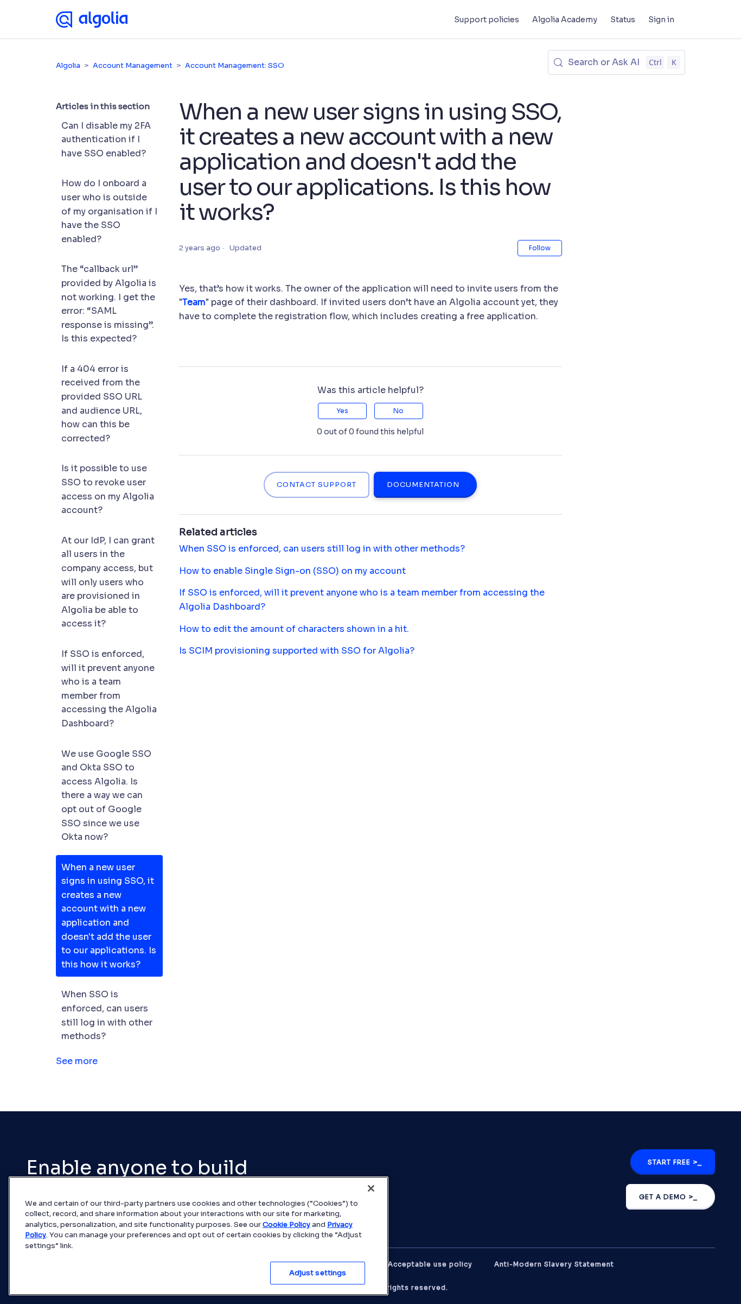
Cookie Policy (286, 1224)
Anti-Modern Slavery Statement (554, 1264)
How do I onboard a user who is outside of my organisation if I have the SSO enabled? (109, 211)
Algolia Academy (564, 19)
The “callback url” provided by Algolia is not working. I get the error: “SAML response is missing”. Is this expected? (108, 303)
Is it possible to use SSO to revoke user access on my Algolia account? (107, 489)
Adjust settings (318, 1272)
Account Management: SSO (234, 65)
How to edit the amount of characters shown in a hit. (294, 629)
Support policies (486, 19)
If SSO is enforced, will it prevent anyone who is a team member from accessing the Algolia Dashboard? (109, 688)
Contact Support (316, 484)
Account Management (133, 65)
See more (77, 1061)
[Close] (371, 1188)
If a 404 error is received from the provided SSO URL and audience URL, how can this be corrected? (101, 403)
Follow (540, 248)
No (398, 411)
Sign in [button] (661, 19)
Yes (342, 411)
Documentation (423, 484)
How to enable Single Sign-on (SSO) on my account (292, 571)
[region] (198, 1235)
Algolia (68, 65)
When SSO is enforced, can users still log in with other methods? (106, 1015)
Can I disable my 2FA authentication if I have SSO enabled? (106, 139)
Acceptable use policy (430, 1264)
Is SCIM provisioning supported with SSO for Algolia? (296, 650)
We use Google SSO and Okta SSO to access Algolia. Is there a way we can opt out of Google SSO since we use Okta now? (106, 795)
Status (622, 19)
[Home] (91, 19)
